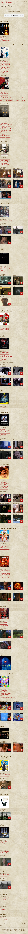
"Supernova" (3, 572)
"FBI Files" (2, 131)
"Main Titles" (3, 482)
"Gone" (2, 39)
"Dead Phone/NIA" (4, 577)
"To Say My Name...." (5, 137)
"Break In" (2, 42)
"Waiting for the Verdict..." (6, 125)
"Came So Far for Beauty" (13, 100)
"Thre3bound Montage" (6, 221)
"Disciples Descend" (5, 40)
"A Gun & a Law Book (5, 70)
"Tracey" (2, 270)
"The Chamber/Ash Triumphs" (7, 697)
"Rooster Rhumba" (5, 851)
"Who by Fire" (12, 97)
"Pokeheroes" (3, 690)
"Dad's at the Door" (5, 546)
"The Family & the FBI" (5, 130)
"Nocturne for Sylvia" (5, 126)
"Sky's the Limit (4, 71)
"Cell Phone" (3, 434)
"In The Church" (4, 625)
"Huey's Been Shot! (5, 67)
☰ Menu (25, 2)
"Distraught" (3, 843)
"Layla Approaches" (5, 483)
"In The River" (3, 841)
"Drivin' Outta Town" (5, 162)
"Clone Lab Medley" (5, 694)
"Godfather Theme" (5, 159)
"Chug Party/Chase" (5, 433)
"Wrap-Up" (2, 547)
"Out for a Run (3, 72)
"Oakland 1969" (4, 62)
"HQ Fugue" (3, 576)
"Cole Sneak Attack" (5, 573)
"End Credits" (3, 853)
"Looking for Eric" (4, 908)
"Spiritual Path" (4, 94)
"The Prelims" (3, 123)
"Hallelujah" (3, 407)
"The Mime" (3, 918)
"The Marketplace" (5, 486)
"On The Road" (3, 624)
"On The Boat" (3, 487)
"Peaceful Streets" (5, 164)
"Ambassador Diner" (5, 775)
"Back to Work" (4, 95)
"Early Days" (3, 92)
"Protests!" (3, 134)
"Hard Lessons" (4, 899)
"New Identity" (3, 127)
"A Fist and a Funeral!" (5, 129)
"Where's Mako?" (4, 354)
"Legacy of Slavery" (5, 63)
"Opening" (2, 429)
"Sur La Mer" (3, 622)
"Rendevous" (3, 133)
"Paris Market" (4, 919)
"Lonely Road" (3, 163)
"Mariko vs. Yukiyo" (5, 430)
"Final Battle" (3, 38)
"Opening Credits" (4, 352)
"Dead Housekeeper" (5, 574)
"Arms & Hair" (3, 436)
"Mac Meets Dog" (4, 330)
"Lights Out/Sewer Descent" (7, 692)
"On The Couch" (4, 431)
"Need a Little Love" (5, 331)
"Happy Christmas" (4, 328)
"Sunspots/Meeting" (5, 570)
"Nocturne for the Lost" (6, 356)
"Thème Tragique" (4, 361)
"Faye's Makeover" (4, 776)
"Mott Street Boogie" (5, 160)
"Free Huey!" (3, 66)
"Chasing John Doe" (5, 269)
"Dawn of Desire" (4, 898)
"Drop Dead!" (3, 359)
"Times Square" (4, 489)
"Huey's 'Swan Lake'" (5, 64)
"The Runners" (3, 909)
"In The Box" (3, 267)
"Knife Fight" (3, 355)
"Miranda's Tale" (4, 696)
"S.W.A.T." (2, 271)
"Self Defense (3, 68)
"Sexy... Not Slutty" (5, 545)
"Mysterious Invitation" (6, 693)
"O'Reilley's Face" (4, 875)
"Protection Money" (5, 549)
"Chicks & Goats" (4, 485)
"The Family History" (5, 135)
